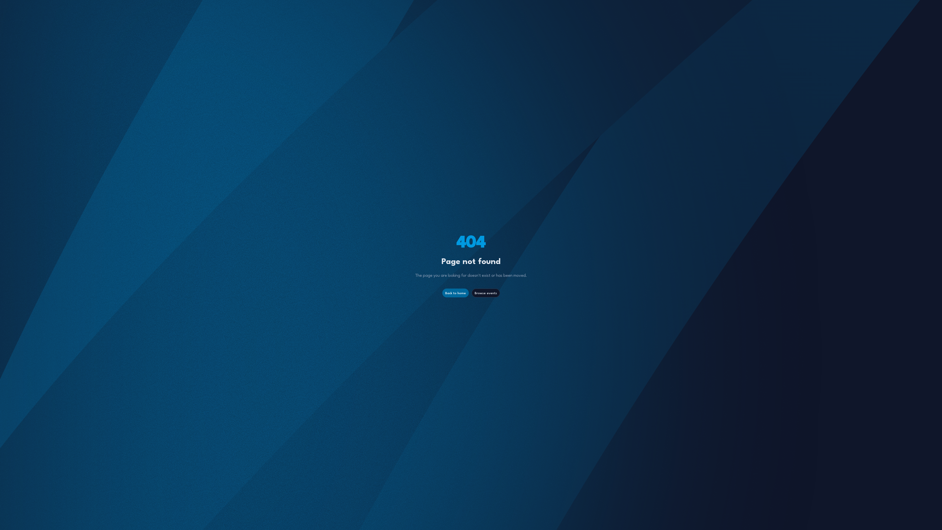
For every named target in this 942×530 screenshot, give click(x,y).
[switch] (443, 293)
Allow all (541, 313)
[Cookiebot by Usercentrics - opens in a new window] (542, 213)
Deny (400, 313)
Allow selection (471, 313)
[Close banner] (574, 213)
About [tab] (544, 229)
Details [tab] (471, 229)
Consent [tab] (397, 230)
